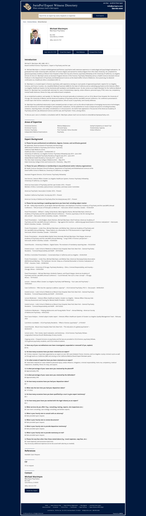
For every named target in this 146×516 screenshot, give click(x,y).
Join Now (106, 3)
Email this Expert (65, 52)
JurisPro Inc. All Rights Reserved (35, 513)
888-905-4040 (117, 9)
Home (24, 22)
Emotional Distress (32, 22)
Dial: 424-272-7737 (50, 52)
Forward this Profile (95, 52)
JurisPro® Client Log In (116, 3)
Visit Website (80, 52)
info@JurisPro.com (86, 510)
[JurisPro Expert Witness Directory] (50, 6)
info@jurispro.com (115, 6)
